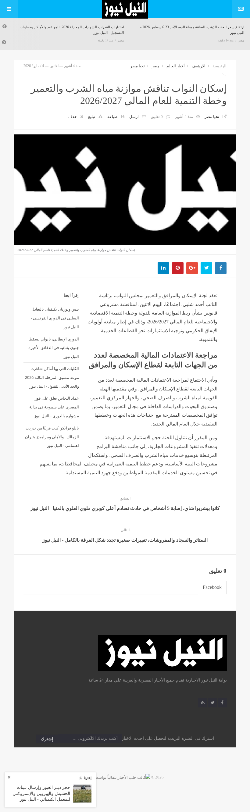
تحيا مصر (137, 66)
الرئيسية (219, 66)
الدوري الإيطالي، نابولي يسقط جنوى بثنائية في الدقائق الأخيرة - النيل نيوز (52, 347)
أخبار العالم (175, 66)
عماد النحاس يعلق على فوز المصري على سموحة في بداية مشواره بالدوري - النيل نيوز (54, 406)
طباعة (112, 116)
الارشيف (198, 66)
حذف (72, 116)
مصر (121, 40)
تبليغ (91, 116)
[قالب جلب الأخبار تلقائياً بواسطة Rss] (118, 777)
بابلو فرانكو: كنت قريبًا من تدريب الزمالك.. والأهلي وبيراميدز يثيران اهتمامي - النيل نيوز (52, 436)
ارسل (134, 116)
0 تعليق (157, 116)
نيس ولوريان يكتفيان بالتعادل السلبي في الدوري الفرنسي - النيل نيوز (55, 317)
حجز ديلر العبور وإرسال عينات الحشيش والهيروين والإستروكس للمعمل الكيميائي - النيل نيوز (41, 793)
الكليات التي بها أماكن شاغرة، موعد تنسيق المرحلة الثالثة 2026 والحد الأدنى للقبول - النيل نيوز (52, 377)
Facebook (212, 587)
